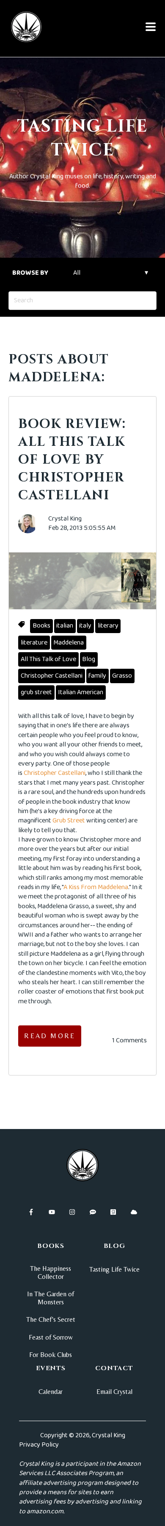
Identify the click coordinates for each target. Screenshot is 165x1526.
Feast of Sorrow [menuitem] (51, 1337)
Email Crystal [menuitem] (114, 1392)
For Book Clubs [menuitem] (50, 1355)
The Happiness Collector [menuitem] (50, 1272)
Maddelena (68, 642)
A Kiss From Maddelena (95, 887)
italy (85, 625)
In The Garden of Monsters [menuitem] (50, 1298)
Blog (88, 659)
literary (108, 625)
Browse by (30, 272)
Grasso (122, 675)
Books (41, 625)
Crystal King (65, 519)
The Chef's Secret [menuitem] (50, 1319)
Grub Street (68, 820)
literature (34, 642)
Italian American (80, 692)
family (97, 675)
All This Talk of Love (48, 659)
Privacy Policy (39, 1444)
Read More (49, 1036)
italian (64, 625)
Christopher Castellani (51, 675)
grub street (36, 692)
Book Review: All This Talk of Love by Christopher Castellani (72, 460)
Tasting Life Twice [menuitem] (114, 1269)
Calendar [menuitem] (50, 1392)
